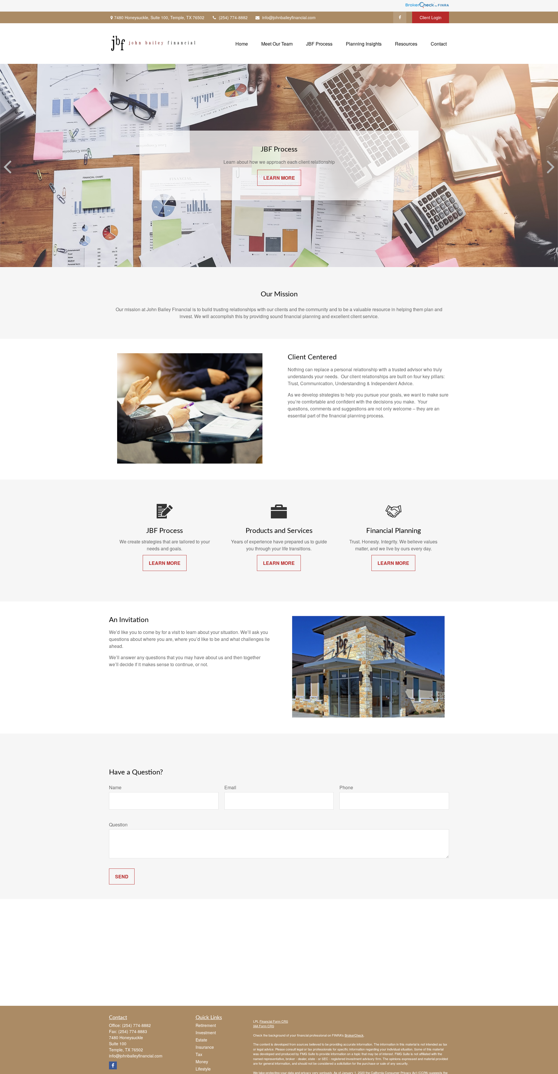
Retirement (206, 1025)
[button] (241, 43)
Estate (201, 1040)
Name (115, 787)
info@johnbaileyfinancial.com (289, 17)
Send (121, 876)
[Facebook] (399, 17)
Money (202, 1061)
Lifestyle (203, 1069)
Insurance (205, 1047)
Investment (206, 1032)
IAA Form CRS (263, 1025)
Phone (346, 787)
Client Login (430, 17)
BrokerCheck (354, 1035)
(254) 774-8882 (233, 17)
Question (118, 824)
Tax (199, 1054)
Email (230, 787)
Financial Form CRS (274, 1021)
